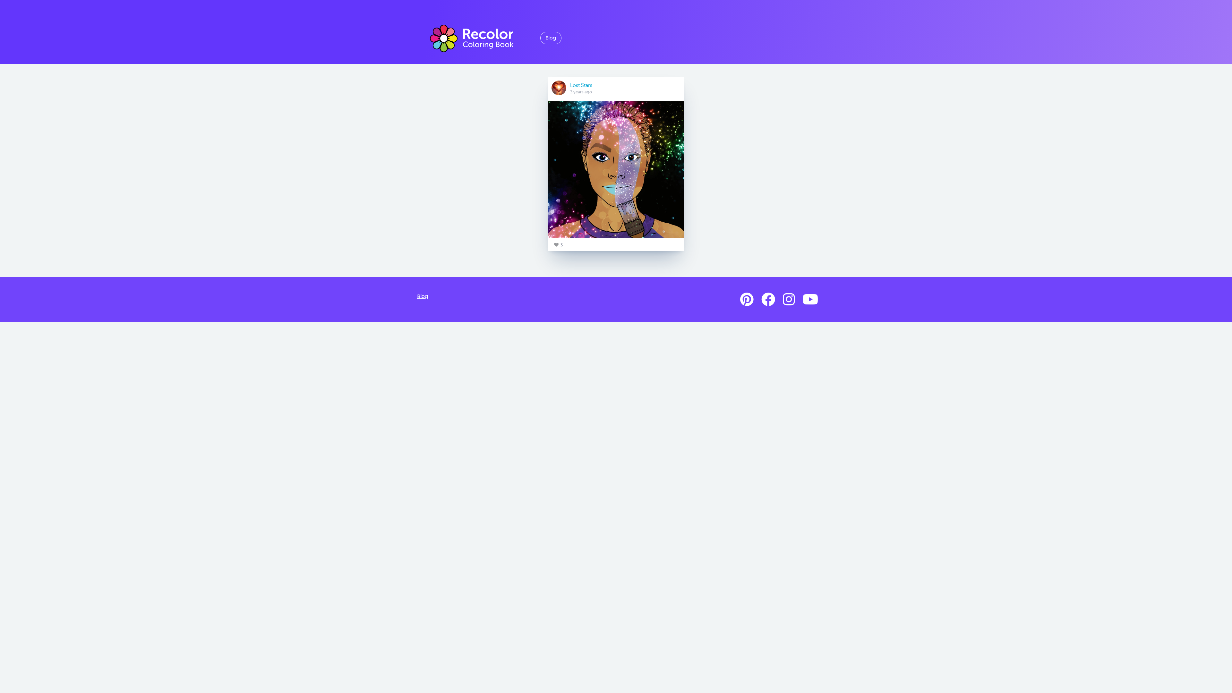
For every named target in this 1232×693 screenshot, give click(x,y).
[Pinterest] (747, 299)
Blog (551, 38)
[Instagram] (789, 299)
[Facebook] (768, 299)
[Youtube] (810, 299)
